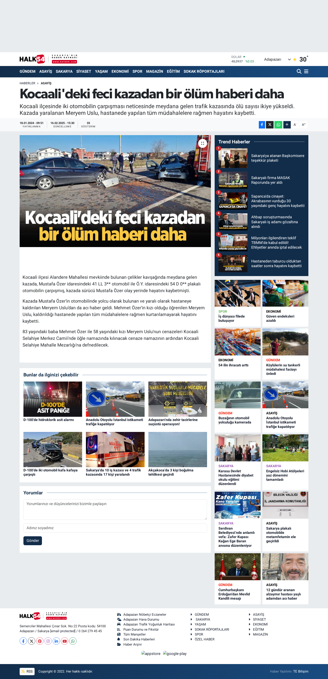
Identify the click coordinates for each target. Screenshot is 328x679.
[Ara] (299, 71)
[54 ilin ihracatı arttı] (238, 341)
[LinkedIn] (56, 641)
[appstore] (151, 653)
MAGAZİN (154, 71)
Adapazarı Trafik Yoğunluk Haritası (149, 624)
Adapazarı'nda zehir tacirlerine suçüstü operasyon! (173, 422)
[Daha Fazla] (287, 124)
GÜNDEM (27, 71)
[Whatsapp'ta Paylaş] (278, 124)
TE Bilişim (300, 671)
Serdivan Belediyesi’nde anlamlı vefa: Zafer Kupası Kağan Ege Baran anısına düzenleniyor (236, 537)
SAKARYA (64, 71)
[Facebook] (23, 641)
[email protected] (62, 631)
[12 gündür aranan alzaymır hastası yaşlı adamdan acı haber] (285, 566)
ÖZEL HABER (204, 639)
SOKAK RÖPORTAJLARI (204, 71)
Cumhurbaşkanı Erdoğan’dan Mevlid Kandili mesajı (234, 594)
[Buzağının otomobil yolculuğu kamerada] (238, 395)
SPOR (137, 71)
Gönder (33, 540)
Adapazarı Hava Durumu (141, 619)
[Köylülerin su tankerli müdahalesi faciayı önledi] (285, 341)
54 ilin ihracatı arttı (233, 365)
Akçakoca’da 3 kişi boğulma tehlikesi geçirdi (170, 472)
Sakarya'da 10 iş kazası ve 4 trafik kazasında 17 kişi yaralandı (113, 472)
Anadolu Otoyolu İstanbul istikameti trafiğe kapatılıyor (281, 422)
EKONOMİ (120, 71)
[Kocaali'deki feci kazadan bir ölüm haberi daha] (115, 191)
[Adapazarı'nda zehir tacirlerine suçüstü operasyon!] (177, 398)
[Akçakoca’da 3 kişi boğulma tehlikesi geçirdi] (177, 449)
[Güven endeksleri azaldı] (285, 293)
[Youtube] (64, 641)
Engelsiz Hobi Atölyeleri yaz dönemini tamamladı (285, 475)
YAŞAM (101, 71)
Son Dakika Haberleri (139, 639)
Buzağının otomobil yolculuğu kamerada (234, 420)
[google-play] (175, 653)
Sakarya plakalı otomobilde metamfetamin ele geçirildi (281, 534)
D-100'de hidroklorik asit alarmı (48, 420)
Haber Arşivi (132, 644)
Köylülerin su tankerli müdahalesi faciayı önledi (283, 369)
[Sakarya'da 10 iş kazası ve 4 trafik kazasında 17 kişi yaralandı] (115, 449)
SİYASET (83, 71)
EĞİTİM (173, 71)
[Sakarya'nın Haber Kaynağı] (48, 59)
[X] (31, 641)
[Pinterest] (40, 641)
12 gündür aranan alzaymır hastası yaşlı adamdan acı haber (283, 594)
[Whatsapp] (73, 641)
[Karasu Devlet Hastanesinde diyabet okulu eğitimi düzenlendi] (238, 447)
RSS (29, 671)
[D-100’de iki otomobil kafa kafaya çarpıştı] (52, 449)
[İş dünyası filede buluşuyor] (238, 293)
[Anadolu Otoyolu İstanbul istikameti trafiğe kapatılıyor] (115, 398)
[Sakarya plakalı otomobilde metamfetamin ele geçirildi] (285, 505)
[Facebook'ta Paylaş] (262, 124)
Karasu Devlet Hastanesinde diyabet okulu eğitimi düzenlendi (235, 477)
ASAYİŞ (45, 71)
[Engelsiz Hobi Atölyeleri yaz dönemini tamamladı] (285, 447)
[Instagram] (48, 641)
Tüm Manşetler (134, 634)
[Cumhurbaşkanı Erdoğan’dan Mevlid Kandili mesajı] (238, 566)
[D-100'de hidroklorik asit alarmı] (52, 398)
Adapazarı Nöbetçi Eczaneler (144, 615)
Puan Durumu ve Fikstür (141, 629)
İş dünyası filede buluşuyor (231, 318)
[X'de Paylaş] (270, 124)
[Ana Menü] (305, 71)
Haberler (27, 83)
